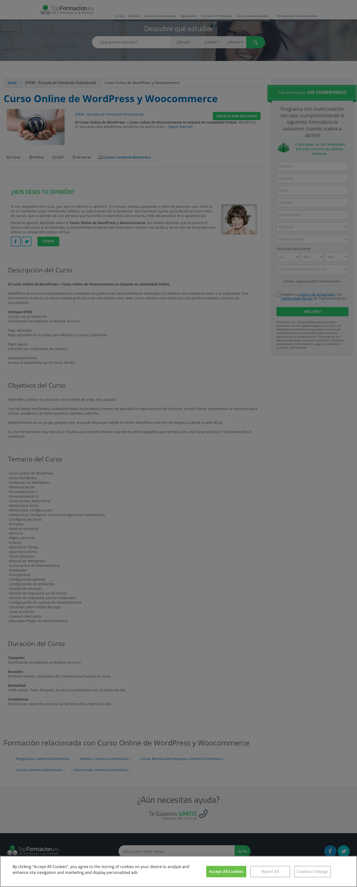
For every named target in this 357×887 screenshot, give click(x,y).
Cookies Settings (312, 871)
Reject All (270, 871)
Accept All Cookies (226, 871)
